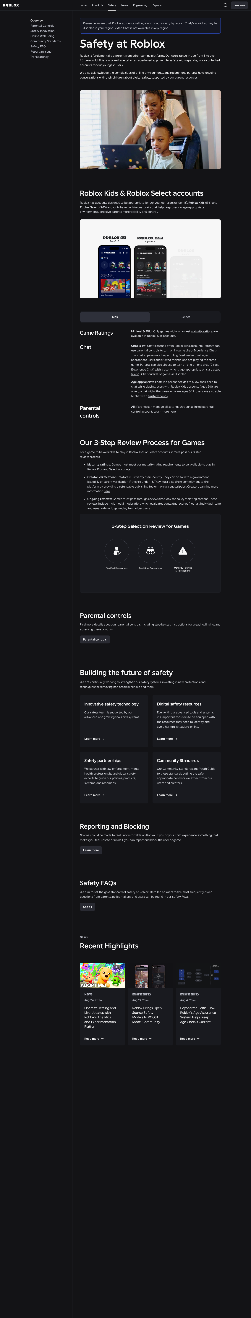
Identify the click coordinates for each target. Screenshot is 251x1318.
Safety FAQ (38, 46)
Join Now (239, 5)
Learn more (91, 850)
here (173, 411)
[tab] (115, 317)
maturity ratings (202, 331)
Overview (36, 20)
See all (87, 907)
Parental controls (95, 639)
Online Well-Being (42, 36)
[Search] (226, 5)
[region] (150, 1004)
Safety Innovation (42, 31)
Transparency (39, 57)
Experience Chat (204, 350)
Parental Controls (42, 25)
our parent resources (183, 77)
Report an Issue (40, 51)
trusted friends (158, 396)
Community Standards (45, 41)
